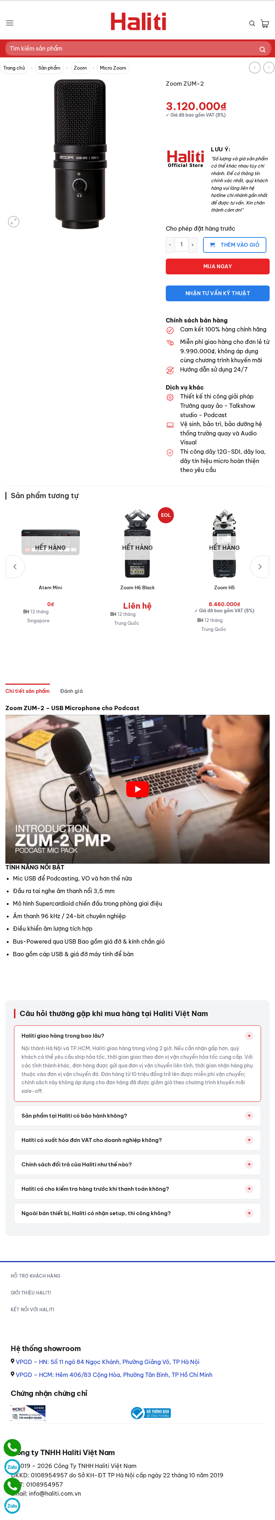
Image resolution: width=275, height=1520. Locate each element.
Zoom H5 (224, 587)
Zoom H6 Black (137, 587)
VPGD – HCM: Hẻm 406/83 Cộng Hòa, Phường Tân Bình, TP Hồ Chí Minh (114, 1374)
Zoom (80, 68)
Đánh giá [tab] (71, 691)
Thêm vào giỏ (240, 245)
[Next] (260, 566)
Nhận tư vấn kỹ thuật (217, 293)
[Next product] (255, 68)
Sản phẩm (49, 68)
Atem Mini (50, 587)
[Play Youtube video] (137, 789)
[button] (9, 23)
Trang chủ (14, 68)
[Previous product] (269, 68)
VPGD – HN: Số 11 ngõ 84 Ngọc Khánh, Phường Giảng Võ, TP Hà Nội (107, 1361)
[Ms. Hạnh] (12, 1448)
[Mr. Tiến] (12, 1486)
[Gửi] (263, 50)
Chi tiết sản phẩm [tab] (27, 691)
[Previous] (15, 566)
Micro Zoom (113, 68)
